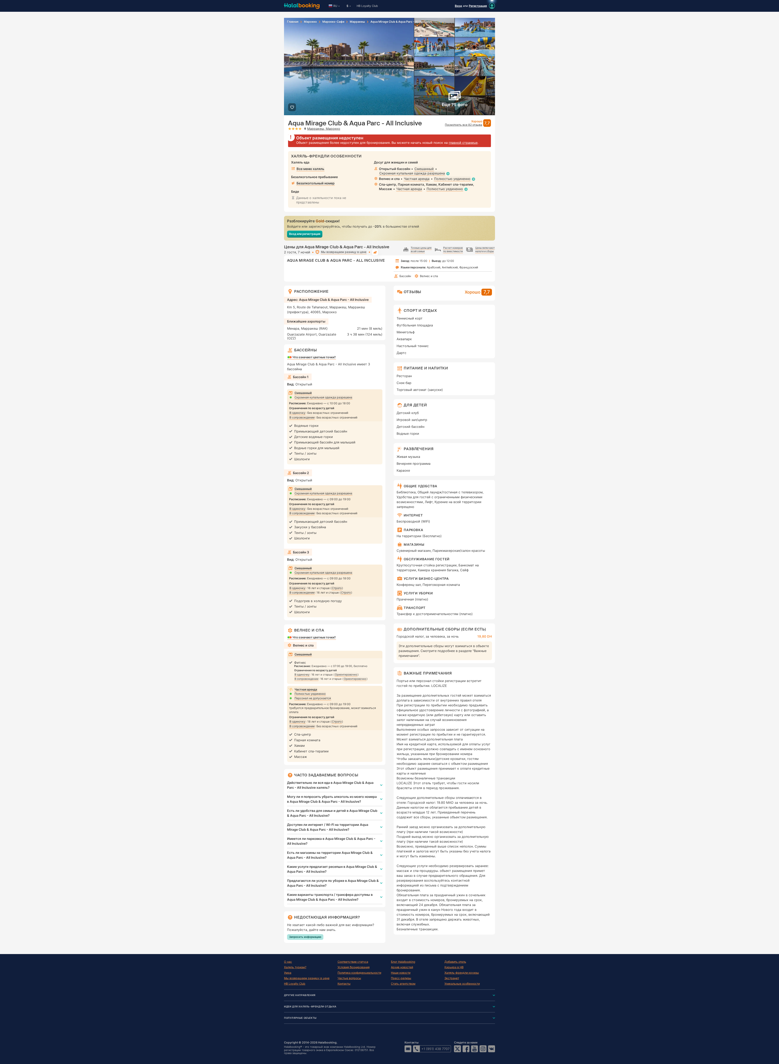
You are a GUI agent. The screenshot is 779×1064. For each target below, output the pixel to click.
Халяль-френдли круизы (461, 972)
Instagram (483, 1048)
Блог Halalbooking (403, 961)
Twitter (457, 1048)
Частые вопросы (349, 978)
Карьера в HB (454, 967)
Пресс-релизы (401, 978)
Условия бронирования (354, 967)
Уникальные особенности (462, 983)
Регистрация (478, 6)
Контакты (344, 983)
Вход (458, 6)
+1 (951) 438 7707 (435, 1049)
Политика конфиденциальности (359, 972)
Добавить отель (455, 961)
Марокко (310, 21)
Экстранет (451, 978)
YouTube (474, 1048)
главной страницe (463, 143)
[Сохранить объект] (292, 107)
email (408, 1048)
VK (491, 1048)
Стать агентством (403, 983)
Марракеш (357, 21)
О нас (288, 961)
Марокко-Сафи (333, 21)
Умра (287, 972)
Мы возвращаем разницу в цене (306, 978)
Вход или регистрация (304, 234)
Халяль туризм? (295, 967)
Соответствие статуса (353, 961)
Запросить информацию (305, 936)
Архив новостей (402, 967)
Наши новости (400, 972)
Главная (292, 21)
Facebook (466, 1048)
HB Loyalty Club (367, 6)
